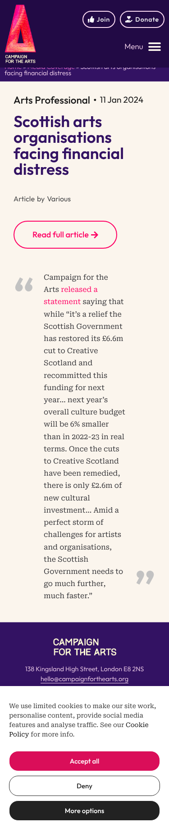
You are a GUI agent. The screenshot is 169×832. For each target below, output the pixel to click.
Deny (84, 786)
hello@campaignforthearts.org (84, 679)
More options (84, 810)
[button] (142, 47)
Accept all (84, 761)
